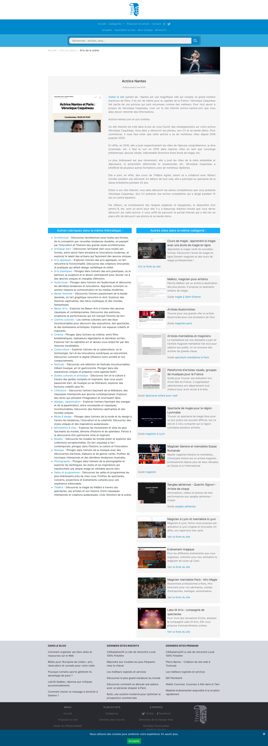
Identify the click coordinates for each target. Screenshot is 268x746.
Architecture (61, 237)
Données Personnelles (156, 725)
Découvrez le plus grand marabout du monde (133, 678)
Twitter (149, 713)
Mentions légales (156, 729)
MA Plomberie (174, 678)
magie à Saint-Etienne (188, 296)
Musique (59, 450)
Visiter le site (116, 96)
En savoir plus (169, 734)
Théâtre (58, 487)
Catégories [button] (115, 23)
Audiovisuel (61, 282)
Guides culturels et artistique (71, 375)
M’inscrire (160, 30)
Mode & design (63, 416)
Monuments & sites (65, 427)
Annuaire (107, 30)
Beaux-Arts (60, 308)
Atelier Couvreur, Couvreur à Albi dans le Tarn (192, 684)
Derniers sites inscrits (112, 719)
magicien (150, 471)
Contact (156, 23)
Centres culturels (64, 319)
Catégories (111, 713)
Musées (58, 438)
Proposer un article (138, 23)
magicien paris (183, 323)
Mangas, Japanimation (67, 401)
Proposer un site (67, 719)
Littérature (60, 390)
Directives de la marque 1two (156, 719)
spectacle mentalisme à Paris (192, 357)
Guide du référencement (68, 725)
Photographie (62, 461)
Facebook (164, 713)
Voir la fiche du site (149, 266)
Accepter (134, 741)
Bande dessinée (63, 293)
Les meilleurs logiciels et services (126, 671)
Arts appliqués (62, 260)
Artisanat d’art (62, 248)
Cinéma (58, 334)
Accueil (102, 23)
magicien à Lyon (155, 433)
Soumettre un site (124, 30)
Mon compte (145, 30)
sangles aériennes (185, 506)
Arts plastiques (63, 271)
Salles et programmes (67, 472)
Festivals (59, 364)
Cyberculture (61, 349)
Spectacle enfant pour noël (161, 395)
